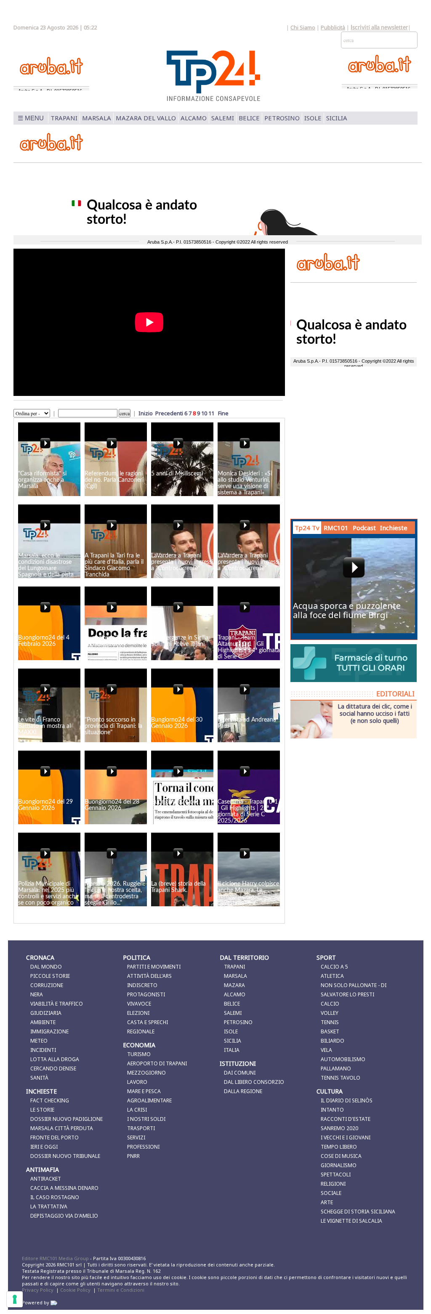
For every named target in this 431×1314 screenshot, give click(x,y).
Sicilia (336, 118)
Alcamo (194, 118)
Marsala (96, 118)
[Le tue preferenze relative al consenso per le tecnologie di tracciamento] (15, 1299)
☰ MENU (31, 118)
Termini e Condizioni (120, 1290)
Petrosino (282, 118)
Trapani (64, 118)
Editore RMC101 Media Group (56, 1258)
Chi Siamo (302, 27)
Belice (249, 118)
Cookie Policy (75, 1290)
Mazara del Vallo (146, 118)
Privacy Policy (37, 1290)
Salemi (222, 118)
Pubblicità (333, 27)
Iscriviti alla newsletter (379, 28)
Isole (313, 118)
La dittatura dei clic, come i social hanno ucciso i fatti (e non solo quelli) (375, 713)
